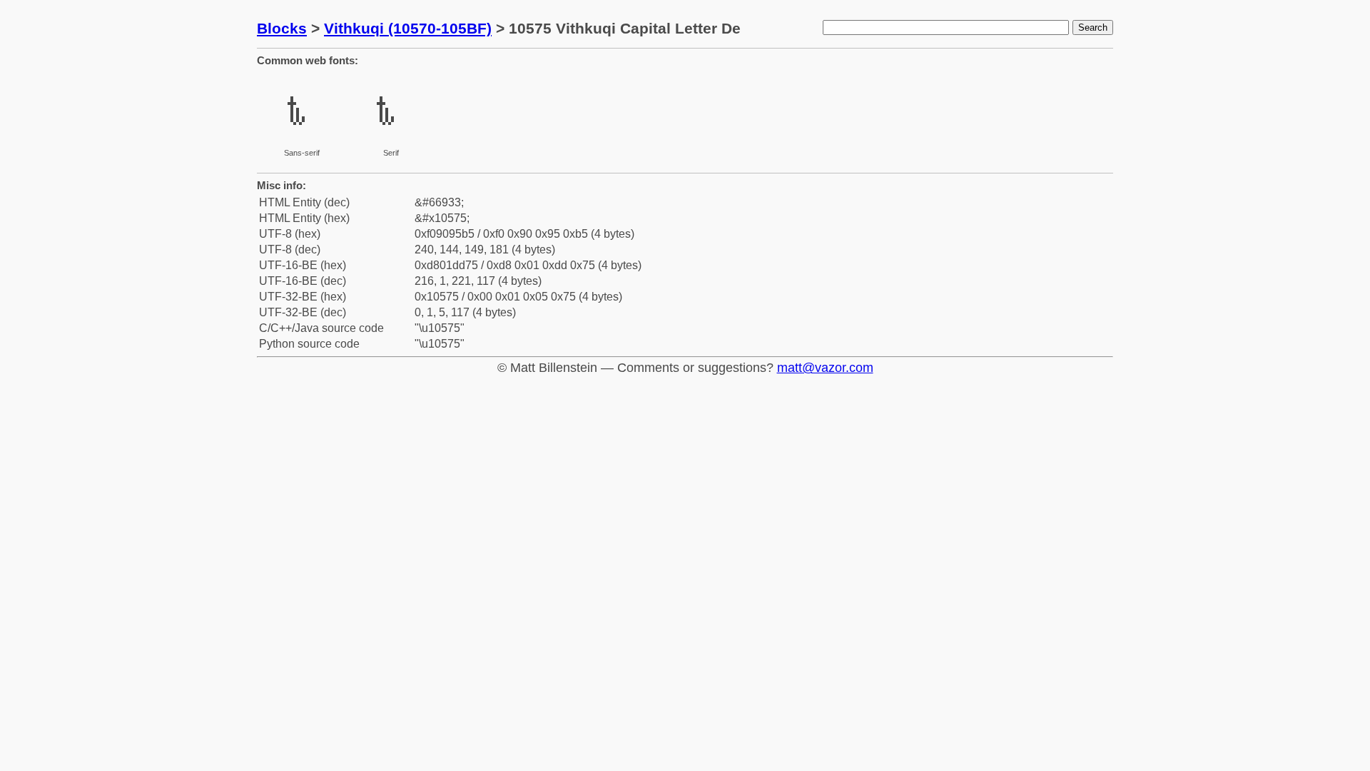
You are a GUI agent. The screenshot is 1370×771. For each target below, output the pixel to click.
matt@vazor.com (825, 368)
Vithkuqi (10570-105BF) (408, 28)
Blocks (282, 28)
